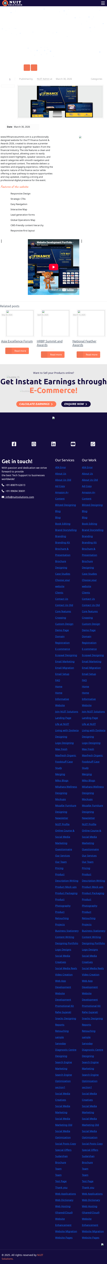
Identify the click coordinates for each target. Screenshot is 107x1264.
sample (59, 1037)
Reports (59, 1024)
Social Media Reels (66, 968)
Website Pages (64, 1237)
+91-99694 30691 (14, 491)
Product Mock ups (66, 887)
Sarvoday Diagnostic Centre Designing (65, 1050)
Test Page (61, 1181)
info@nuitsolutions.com (19, 497)
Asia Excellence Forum (17, 341)
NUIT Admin (43, 78)
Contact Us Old (64, 605)
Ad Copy (60, 486)
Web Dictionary (64, 1200)
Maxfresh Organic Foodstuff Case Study (65, 762)
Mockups (60, 799)
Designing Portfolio (66, 943)
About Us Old (63, 479)
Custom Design (64, 624)
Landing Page (63, 717)
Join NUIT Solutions (66, 711)
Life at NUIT (62, 724)
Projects (60, 924)
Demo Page (62, 630)
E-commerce (62, 649)
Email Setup (62, 674)
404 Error (60, 467)
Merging (60, 774)
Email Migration (64, 667)
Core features (63, 611)
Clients (59, 592)
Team (58, 1168)
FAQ (57, 680)
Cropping (60, 617)
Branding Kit (62, 542)
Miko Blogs (61, 780)
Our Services (62, 855)
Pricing (59, 868)
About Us (60, 473)
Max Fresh (61, 749)
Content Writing (64, 937)
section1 (60, 1087)
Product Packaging (66, 893)
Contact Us (61, 598)
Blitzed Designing (65, 505)
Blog (58, 511)
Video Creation (64, 974)
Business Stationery (67, 930)
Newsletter (61, 818)
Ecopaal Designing (66, 655)
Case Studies (62, 573)
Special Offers (63, 1150)
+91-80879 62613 (14, 485)
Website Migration (66, 1231)
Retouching (62, 1031)
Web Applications (65, 1193)
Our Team (61, 861)
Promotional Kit (64, 1006)
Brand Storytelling (66, 530)
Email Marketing (65, 661)
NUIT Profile (62, 824)
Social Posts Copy (65, 1143)
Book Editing (62, 523)
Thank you (61, 1187)
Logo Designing (64, 743)
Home (42, 32)
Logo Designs (63, 949)
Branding (60, 536)
